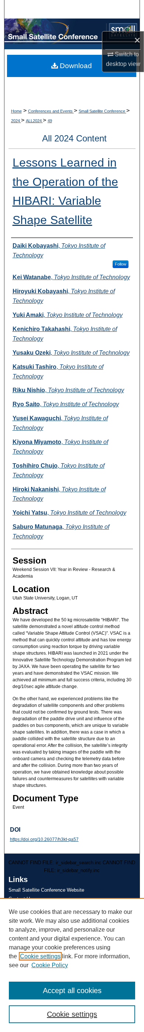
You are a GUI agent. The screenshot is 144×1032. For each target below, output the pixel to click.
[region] (72, 965)
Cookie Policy (49, 965)
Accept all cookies (72, 990)
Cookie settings (40, 956)
